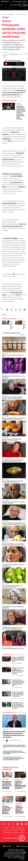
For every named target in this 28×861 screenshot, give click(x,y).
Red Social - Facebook (13, 824)
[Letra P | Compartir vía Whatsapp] (7, 309)
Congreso (22, 832)
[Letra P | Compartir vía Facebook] (16, 309)
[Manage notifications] (24, 852)
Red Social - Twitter (9, 824)
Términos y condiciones (13, 857)
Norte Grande (7, 832)
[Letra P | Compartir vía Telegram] (20, 309)
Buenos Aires (20, 828)
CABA (4, 830)
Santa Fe (9, 830)
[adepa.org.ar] (18, 846)
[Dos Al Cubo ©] (7, 846)
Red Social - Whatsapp (26, 824)
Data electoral (12, 9)
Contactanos (3, 824)
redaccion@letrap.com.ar (19, 856)
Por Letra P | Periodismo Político (5, 54)
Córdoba (22, 830)
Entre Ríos (16, 830)
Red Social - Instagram (17, 824)
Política (11, 14)
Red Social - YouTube (22, 824)
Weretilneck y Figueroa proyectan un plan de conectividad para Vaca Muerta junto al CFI (14, 746)
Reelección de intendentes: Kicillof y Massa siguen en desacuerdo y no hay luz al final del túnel (14, 752)
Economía (13, 828)
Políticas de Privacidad (22, 858)
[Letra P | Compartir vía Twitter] (11, 309)
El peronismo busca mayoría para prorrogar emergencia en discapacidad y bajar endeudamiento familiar (13, 758)
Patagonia (15, 832)
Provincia (8, 314)
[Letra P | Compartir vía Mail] (24, 309)
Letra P (5, 14)
